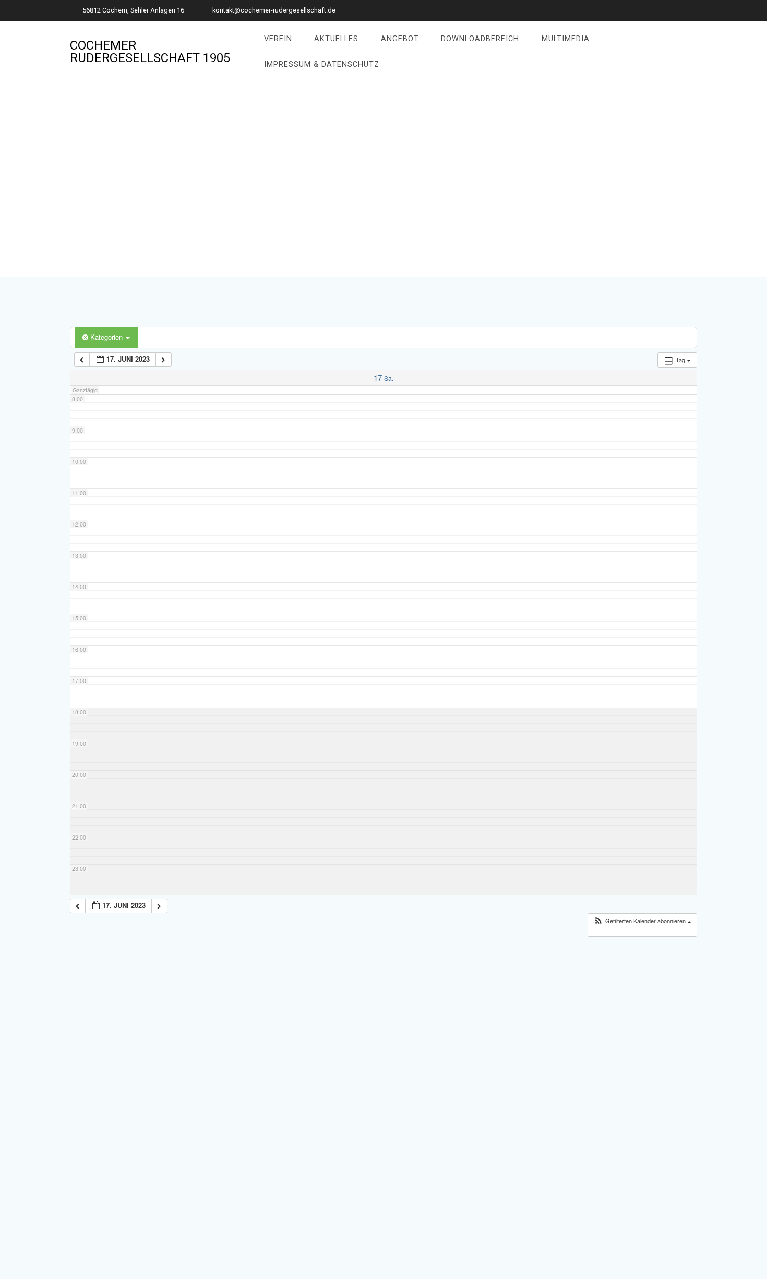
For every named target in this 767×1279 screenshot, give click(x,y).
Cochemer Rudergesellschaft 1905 (150, 51)
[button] (642, 921)
